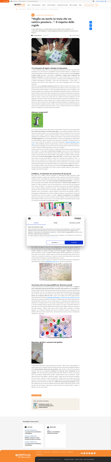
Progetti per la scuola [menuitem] (62, 5)
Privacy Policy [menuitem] (47, 452)
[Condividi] (90, 25)
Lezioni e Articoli (22, 9)
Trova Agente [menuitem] (23, 1)
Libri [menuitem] (29, 5)
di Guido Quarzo (52, 261)
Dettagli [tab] (55, 222)
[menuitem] (82, 453)
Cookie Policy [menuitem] (39, 452)
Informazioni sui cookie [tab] (74, 222)
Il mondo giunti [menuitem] (55, 452)
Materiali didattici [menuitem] (36, 5)
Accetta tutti (74, 242)
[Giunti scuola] (24, 456)
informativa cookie (53, 236)
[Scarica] (90, 28)
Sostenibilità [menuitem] (70, 452)
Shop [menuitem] (80, 5)
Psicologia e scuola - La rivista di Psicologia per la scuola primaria (46, 405)
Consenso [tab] (36, 222)
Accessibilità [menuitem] (39, 454)
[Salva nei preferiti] (90, 22)
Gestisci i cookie (78, 459)
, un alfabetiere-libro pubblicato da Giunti (63, 297)
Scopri (5, 1)
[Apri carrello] (93, 1)
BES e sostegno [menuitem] (73, 5)
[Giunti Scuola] (19, 5)
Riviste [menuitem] (44, 5)
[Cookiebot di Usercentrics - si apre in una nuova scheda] (75, 219)
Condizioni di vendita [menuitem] (69, 459)
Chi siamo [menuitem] (63, 452)
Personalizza (54, 242)
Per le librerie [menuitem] (14, 1)
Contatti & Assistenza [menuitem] (33, 1)
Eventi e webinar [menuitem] (51, 5)
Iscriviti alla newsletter (89, 459)
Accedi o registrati (100, 1)
